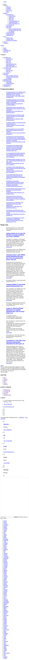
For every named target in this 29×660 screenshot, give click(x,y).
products (5, 380)
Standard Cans (12, 15)
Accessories (11, 31)
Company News (9, 39)
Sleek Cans (11, 17)
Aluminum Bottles (10, 32)
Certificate (8, 8)
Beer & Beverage (7, 80)
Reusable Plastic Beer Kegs (15, 30)
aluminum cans (6, 389)
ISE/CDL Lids (9, 70)
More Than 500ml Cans (14, 23)
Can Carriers (9, 26)
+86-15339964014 (7, 429)
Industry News (9, 37)
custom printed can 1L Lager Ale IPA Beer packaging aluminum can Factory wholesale (15, 234)
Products (5, 13)
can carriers (5, 392)
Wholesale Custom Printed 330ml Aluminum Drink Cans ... (13, 150)
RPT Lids (8, 71)
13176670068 (6, 463)
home (4, 377)
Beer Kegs (8, 27)
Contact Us (5, 43)
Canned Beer (9, 82)
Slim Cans (11, 18)
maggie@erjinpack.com (8, 451)
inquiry (7, 247)
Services (5, 41)
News (4, 36)
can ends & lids (6, 391)
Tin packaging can (10, 34)
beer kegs (5, 393)
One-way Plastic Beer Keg (15, 28)
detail (10, 247)
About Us (8, 6)
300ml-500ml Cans (13, 22)
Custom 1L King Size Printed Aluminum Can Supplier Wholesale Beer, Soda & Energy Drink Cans (15, 310)
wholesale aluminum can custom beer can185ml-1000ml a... (14, 104)
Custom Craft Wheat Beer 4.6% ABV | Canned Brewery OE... (15, 221)
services (5, 382)
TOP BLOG (21, 417)
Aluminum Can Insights (11, 40)
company (5, 379)
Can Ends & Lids (10, 25)
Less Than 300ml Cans (14, 21)
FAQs (7, 12)
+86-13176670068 (7, 440)
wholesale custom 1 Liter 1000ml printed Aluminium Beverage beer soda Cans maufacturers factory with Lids (15, 257)
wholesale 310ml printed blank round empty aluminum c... (14, 171)
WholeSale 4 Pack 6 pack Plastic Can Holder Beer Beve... (14, 112)
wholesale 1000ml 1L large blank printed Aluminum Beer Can (15, 285)
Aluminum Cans (10, 14)
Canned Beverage (10, 83)
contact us (5, 384)
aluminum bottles (7, 395)
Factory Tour (9, 10)
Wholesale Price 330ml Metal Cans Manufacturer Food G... (14, 207)
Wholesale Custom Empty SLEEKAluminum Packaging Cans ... (14, 185)
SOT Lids (8, 69)
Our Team (8, 9)
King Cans (11, 19)
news (4, 381)
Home (4, 4)
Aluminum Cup (9, 35)
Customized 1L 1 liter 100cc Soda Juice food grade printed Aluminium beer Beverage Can (15, 342)
